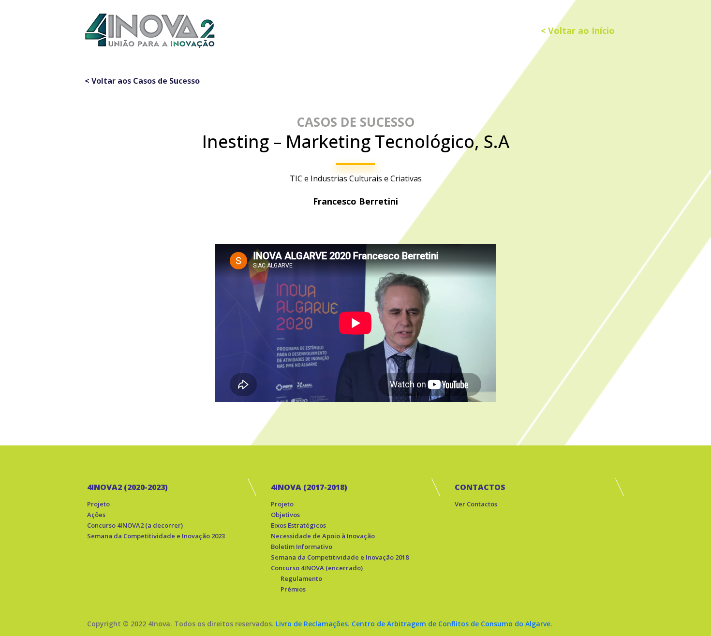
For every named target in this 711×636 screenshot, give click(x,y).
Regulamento (301, 578)
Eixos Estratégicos (298, 525)
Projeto (98, 504)
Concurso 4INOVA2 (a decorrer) (135, 525)
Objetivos (285, 514)
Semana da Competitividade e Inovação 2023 (156, 536)
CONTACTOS (480, 487)
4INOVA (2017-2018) (309, 487)
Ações (96, 514)
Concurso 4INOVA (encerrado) (317, 567)
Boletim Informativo (301, 546)
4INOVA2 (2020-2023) (127, 487)
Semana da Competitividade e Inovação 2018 (340, 557)
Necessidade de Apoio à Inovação (323, 536)
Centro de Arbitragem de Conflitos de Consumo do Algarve (451, 623)
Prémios (293, 589)
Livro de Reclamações (312, 623)
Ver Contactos (476, 504)
